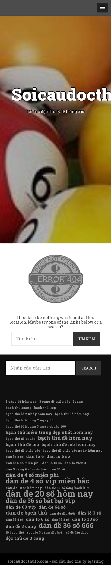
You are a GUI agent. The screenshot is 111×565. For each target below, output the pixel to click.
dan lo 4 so (15, 457)
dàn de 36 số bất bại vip (40, 501)
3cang (78, 401)
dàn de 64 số (51, 507)
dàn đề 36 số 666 (66, 525)
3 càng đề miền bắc (54, 401)
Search (88, 368)
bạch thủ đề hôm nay (65, 438)
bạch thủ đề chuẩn (21, 439)
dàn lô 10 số (85, 519)
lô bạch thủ (15, 532)
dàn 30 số (57, 469)
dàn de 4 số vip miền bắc (47, 481)
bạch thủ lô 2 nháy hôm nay (29, 414)
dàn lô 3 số (89, 513)
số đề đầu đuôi (77, 532)
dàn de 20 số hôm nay (49, 493)
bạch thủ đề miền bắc (23, 451)
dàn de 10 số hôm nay (24, 488)
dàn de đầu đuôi (62, 513)
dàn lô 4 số (14, 520)
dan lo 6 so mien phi (23, 463)
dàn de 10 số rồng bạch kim (67, 488)
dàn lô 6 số (37, 519)
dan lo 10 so (52, 463)
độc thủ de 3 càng (25, 538)
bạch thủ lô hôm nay (72, 414)
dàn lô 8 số (60, 520)
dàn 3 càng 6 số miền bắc (26, 469)
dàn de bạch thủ (26, 512)
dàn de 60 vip (21, 507)
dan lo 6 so (58, 456)
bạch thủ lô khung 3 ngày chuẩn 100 (36, 426)
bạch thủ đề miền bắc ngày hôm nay (72, 451)
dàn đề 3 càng (21, 526)
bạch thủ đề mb (22, 444)
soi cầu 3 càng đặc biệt (45, 532)
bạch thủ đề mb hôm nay (69, 444)
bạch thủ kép (45, 408)
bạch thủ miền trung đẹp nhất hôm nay (49, 432)
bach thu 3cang (19, 408)
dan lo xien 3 (75, 463)
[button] (102, 7)
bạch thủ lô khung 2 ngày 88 (30, 420)
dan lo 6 (35, 456)
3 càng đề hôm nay (21, 401)
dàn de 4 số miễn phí (32, 475)
